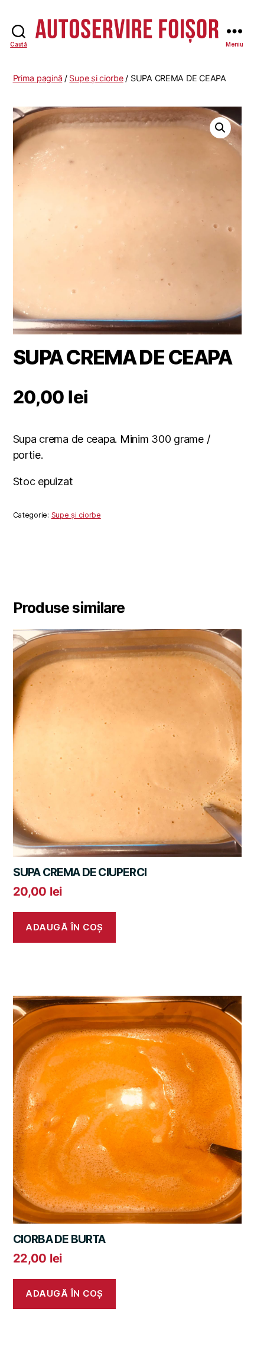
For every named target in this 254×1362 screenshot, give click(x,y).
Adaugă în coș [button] (64, 927)
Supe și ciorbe (96, 78)
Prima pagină (38, 78)
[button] (220, 127)
